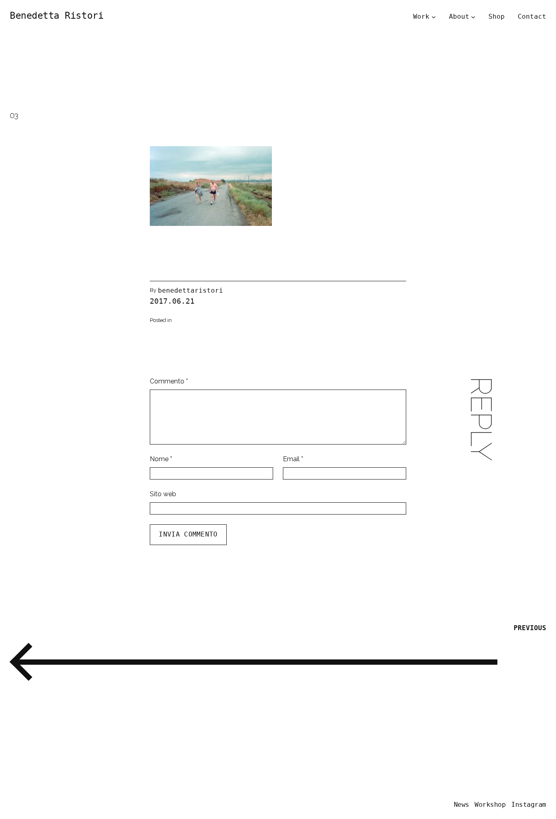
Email (293, 459)
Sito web (163, 494)
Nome (161, 459)
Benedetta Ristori (56, 15)
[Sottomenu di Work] (433, 16)
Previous (530, 628)
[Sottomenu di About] (473, 16)
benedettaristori (190, 290)
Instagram (528, 804)
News (461, 804)
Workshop (490, 804)
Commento (169, 381)
